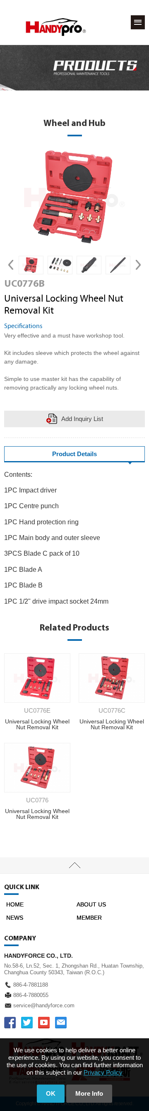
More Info (89, 1093)
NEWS (14, 917)
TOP (74, 865)
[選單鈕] (138, 22)
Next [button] (138, 265)
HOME (15, 904)
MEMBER (89, 917)
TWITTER (27, 1022)
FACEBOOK (10, 1022)
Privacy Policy (103, 1072)
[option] (31, 265)
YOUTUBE (44, 1022)
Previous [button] (10, 265)
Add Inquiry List (82, 418)
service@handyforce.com (43, 1005)
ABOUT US (91, 904)
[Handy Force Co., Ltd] (56, 27)
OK (50, 1093)
